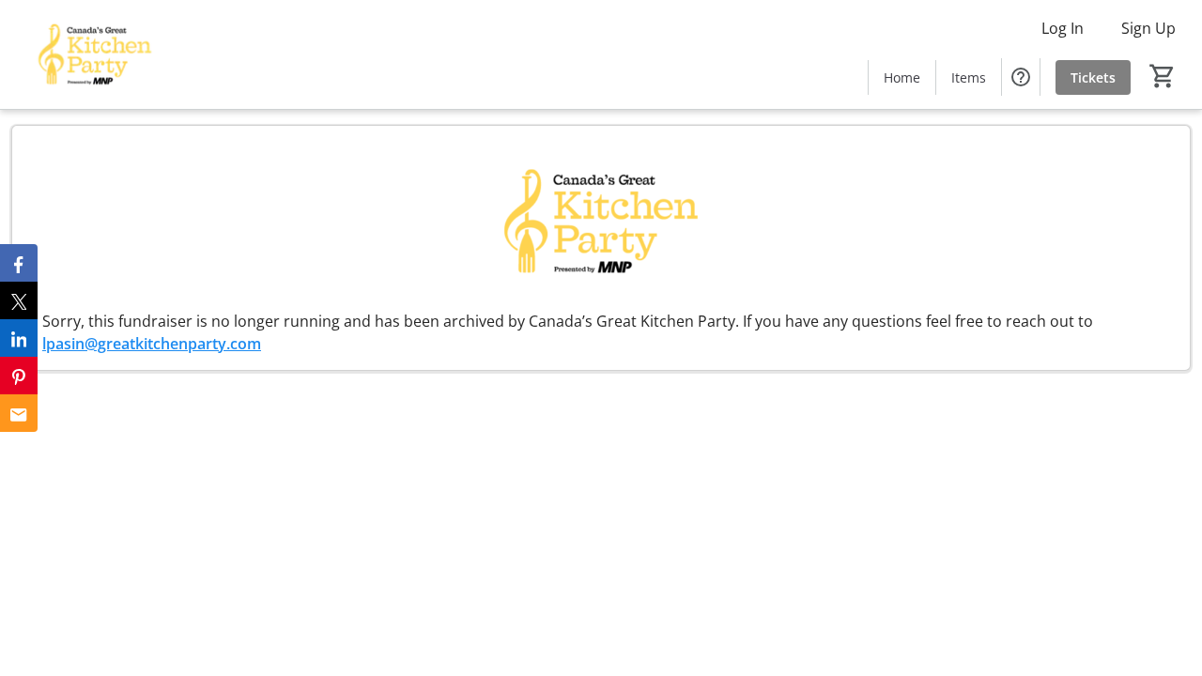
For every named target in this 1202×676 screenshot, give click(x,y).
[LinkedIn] (19, 338)
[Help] (1021, 77)
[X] (19, 300)
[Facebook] (19, 263)
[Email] (19, 413)
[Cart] (1162, 76)
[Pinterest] (19, 375)
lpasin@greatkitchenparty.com (151, 343)
